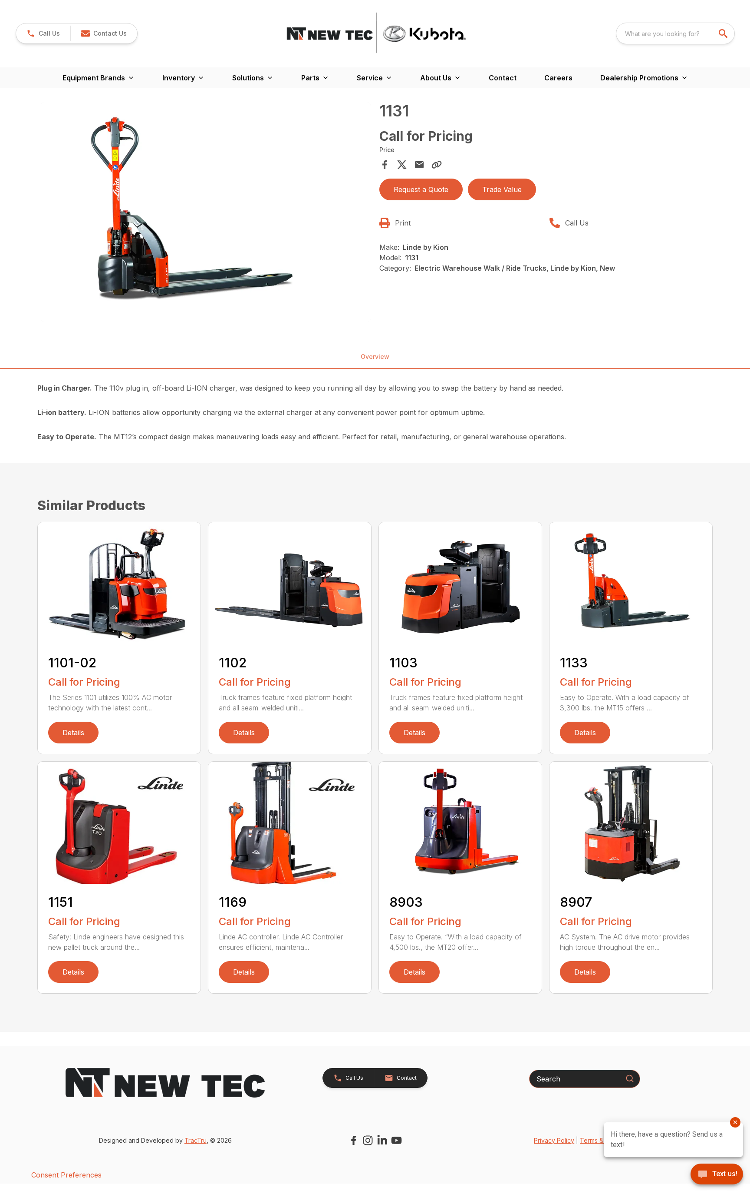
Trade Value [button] (502, 189)
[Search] (630, 1078)
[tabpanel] (206, 213)
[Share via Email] (419, 164)
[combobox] (675, 33)
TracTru (195, 1140)
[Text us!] (717, 1174)
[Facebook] (353, 1140)
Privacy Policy (554, 1140)
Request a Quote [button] (421, 189)
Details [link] (73, 732)
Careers (558, 77)
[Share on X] (402, 164)
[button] (43, 33)
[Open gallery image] (206, 212)
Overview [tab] (375, 356)
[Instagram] (367, 1140)
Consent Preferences (66, 1175)
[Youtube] (396, 1140)
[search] (724, 33)
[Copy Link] (436, 164)
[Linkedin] (382, 1140)
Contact (502, 77)
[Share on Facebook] (384, 164)
